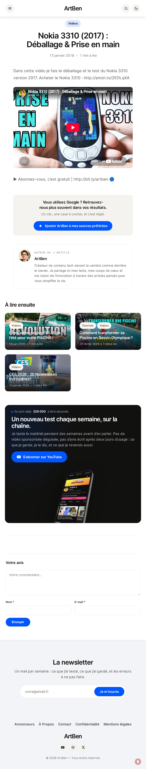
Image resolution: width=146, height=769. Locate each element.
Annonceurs (24, 724)
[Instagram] (73, 747)
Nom (10, 602)
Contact (64, 724)
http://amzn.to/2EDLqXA (106, 77)
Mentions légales (118, 724)
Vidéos (73, 23)
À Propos (46, 724)
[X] (83, 747)
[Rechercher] (126, 8)
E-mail (80, 602)
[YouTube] (63, 747)
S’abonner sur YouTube (42, 457)
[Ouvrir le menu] (10, 8)
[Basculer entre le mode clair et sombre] (136, 8)
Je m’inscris (109, 692)
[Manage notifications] (138, 762)
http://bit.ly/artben (91, 179)
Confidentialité (87, 724)
